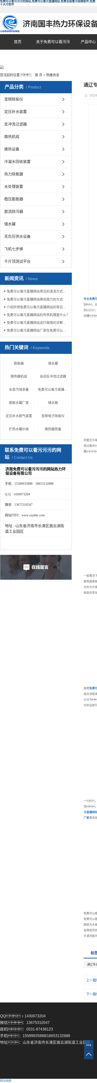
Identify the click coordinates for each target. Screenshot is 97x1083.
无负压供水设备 (17, 236)
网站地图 (5, 1081)
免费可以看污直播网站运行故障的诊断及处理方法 (37, 322)
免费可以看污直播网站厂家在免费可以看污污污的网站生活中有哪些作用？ (37, 330)
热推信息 (52, 75)
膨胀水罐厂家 (19, 402)
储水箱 (53, 402)
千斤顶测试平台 (17, 261)
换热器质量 (53, 429)
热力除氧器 (13, 174)
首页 (17, 42)
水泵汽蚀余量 (19, 389)
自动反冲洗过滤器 (53, 376)
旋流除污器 (13, 212)
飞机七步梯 (13, 249)
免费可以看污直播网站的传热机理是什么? (37, 315)
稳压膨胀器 (13, 199)
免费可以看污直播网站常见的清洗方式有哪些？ (37, 291)
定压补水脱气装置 (19, 416)
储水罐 (10, 224)
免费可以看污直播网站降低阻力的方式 (35, 299)
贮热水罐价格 (19, 429)
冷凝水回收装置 (17, 162)
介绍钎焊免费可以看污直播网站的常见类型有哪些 (37, 307)
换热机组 (11, 137)
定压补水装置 (15, 112)
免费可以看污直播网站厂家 (53, 389)
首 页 (38, 75)
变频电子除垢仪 (53, 416)
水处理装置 (13, 187)
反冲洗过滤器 (15, 124)
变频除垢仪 (13, 99)
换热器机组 (19, 376)
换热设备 (11, 149)
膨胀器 (19, 363)
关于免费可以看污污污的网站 (53, 49)
